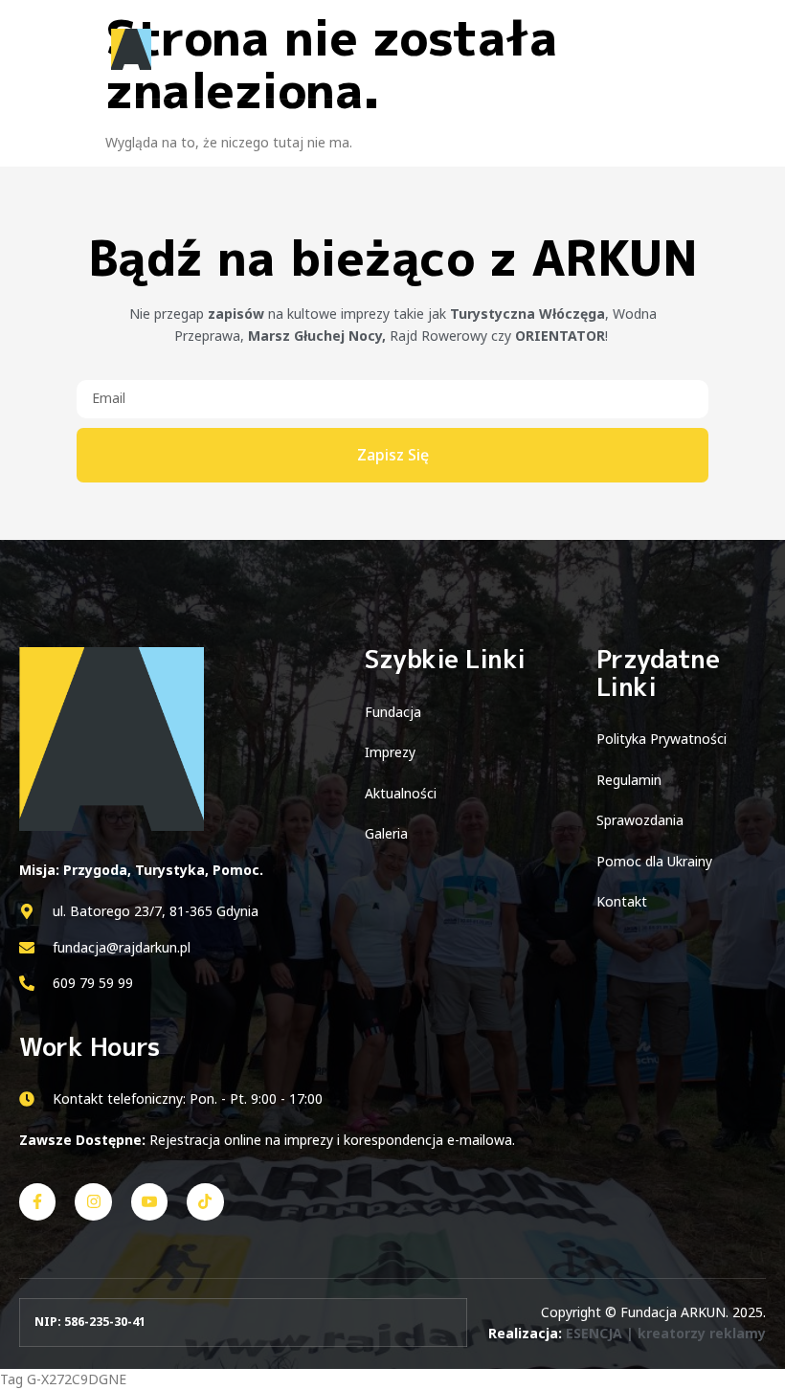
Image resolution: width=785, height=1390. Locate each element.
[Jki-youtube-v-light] (149, 1201)
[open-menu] (744, 50)
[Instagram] (93, 1201)
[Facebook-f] (37, 1201)
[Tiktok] (205, 1201)
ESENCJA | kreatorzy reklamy (666, 1333)
